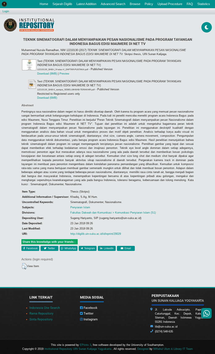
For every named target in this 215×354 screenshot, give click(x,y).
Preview (64, 73)
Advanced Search (113, 4)
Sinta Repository (40, 319)
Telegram (89, 248)
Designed (143, 348)
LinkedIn (108, 248)
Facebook (32, 248)
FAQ (190, 4)
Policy (149, 4)
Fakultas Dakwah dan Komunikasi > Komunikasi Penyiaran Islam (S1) (113, 212)
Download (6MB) (47, 97)
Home (45, 4)
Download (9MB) (47, 73)
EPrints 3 (85, 344)
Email (127, 248)
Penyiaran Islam (80, 207)
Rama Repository (41, 313)
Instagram (90, 319)
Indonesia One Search (44, 308)
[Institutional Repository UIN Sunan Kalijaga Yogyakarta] (29, 24)
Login (6, 11)
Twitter (51, 248)
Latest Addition (86, 4)
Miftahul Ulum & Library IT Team (173, 348)
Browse (135, 4)
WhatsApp (70, 248)
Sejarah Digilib (62, 4)
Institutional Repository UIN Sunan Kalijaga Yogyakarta (78, 348)
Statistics (203, 4)
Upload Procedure (169, 4)
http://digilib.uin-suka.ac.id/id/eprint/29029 (95, 233)
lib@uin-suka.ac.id (166, 326)
